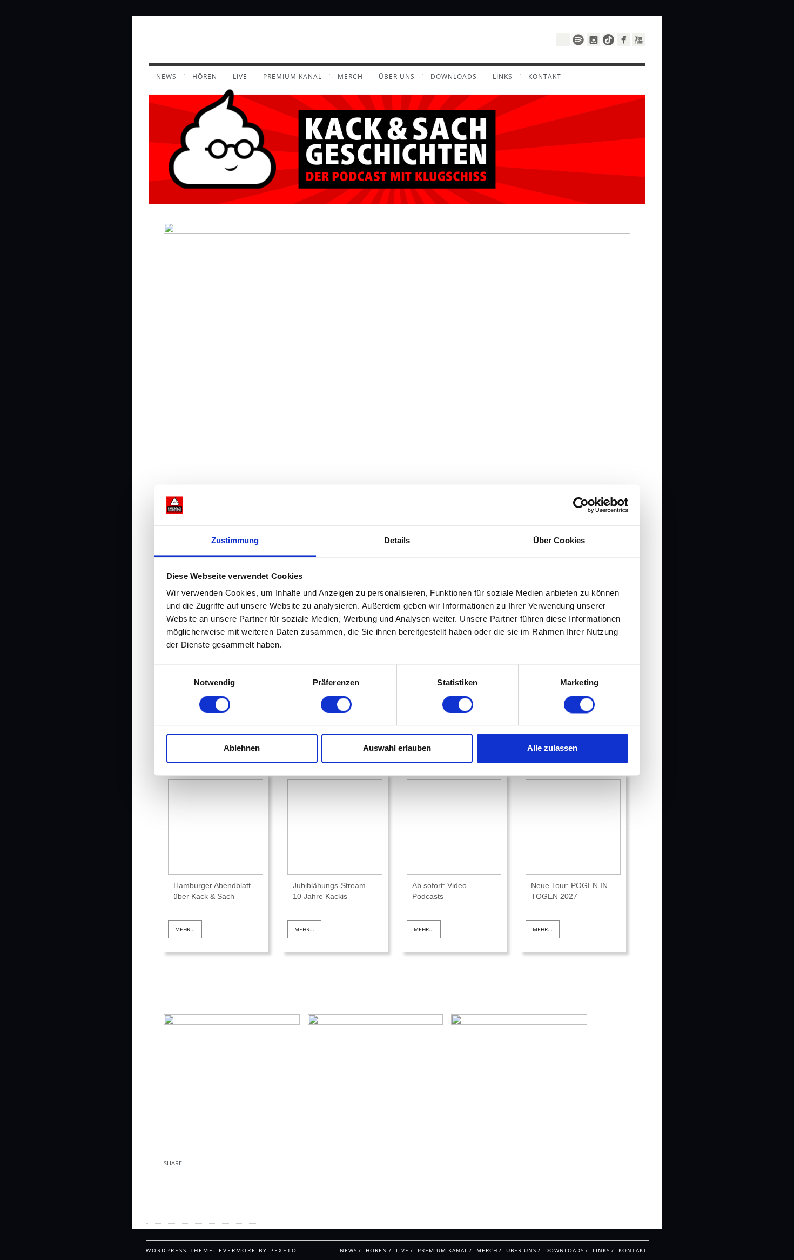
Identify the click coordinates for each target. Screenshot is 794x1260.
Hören (204, 76)
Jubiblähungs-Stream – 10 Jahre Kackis (332, 891)
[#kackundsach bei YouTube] (638, 39)
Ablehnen (242, 748)
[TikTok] (608, 39)
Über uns (397, 76)
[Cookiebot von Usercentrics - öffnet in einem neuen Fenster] (581, 505)
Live (240, 76)
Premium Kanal (292, 76)
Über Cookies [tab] (559, 540)
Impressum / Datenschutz (188, 1213)
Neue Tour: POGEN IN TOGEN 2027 (569, 891)
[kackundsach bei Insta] (593, 39)
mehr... (185, 929)
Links (503, 76)
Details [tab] (397, 540)
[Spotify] (578, 39)
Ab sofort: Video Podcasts (439, 891)
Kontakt (544, 76)
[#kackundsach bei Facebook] (623, 39)
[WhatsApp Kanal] (563, 38)
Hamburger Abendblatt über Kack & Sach (212, 891)
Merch (350, 76)
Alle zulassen (552, 748)
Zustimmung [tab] (235, 540)
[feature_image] (215, 826)
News (166, 76)
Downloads (453, 76)
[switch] (336, 704)
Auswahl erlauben (397, 748)
